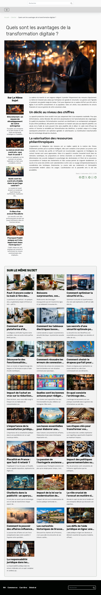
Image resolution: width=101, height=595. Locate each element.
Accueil (6, 17)
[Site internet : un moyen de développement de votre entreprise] (15, 109)
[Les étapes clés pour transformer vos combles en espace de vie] (80, 415)
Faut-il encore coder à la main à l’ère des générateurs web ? (20, 296)
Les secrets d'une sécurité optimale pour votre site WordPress (80, 329)
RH (4, 587)
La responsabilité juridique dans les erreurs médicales (17, 562)
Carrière (23, 587)
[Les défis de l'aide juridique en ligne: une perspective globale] (80, 515)
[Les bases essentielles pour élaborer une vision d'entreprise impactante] (50, 415)
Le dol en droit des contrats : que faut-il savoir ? (15, 152)
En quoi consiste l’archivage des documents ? (76, 395)
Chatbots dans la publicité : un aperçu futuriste (19, 495)
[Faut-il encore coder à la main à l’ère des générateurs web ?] (20, 282)
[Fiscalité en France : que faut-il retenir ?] (20, 448)
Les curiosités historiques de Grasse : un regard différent (50, 529)
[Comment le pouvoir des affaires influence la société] (20, 515)
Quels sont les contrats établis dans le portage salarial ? (15, 182)
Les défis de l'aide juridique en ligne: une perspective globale (79, 529)
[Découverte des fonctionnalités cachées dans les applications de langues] (20, 349)
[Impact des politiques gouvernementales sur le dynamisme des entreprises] (80, 448)
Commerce (12, 587)
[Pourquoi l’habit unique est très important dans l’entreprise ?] (15, 230)
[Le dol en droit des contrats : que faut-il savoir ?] (15, 143)
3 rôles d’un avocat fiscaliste (15, 212)
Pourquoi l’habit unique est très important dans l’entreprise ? (15, 241)
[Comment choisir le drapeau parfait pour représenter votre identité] (80, 349)
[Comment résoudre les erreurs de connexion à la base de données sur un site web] (50, 349)
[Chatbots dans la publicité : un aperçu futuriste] (20, 482)
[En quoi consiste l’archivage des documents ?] (80, 382)
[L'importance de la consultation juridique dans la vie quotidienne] (20, 415)
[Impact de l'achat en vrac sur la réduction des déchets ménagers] (20, 382)
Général (13, 17)
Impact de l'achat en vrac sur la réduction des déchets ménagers (20, 395)
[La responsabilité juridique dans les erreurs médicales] (20, 548)
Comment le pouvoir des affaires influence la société (19, 529)
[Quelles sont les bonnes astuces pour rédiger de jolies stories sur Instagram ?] (50, 382)
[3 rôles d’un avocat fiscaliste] (15, 204)
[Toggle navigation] (6, 9)
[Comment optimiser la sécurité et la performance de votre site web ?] (80, 282)
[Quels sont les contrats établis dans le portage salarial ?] (15, 171)
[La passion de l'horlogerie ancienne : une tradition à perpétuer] (50, 448)
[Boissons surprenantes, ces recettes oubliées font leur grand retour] (50, 282)
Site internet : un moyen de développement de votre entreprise (15, 121)
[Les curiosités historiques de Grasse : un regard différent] (50, 515)
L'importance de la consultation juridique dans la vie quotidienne (20, 429)
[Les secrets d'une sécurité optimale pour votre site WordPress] (80, 315)
